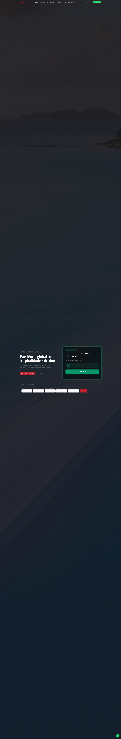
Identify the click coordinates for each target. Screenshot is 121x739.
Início (36, 2)
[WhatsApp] (117, 735)
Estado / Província (49, 388)
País (22, 388)
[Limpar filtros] (88, 390)
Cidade (57, 388)
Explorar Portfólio (26, 373)
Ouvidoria (58, 2)
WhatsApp (98, 2)
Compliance (50, 2)
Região (34, 388)
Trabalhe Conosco (69, 2)
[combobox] (26, 390)
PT (88, 2)
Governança (40, 373)
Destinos (42, 2)
